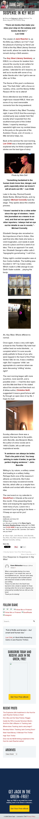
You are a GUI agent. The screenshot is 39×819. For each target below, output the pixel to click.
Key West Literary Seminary (19, 58)
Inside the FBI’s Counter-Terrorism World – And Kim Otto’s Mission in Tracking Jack (18, 722)
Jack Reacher (18, 536)
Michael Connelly (19, 199)
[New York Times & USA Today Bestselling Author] (19, 7)
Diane (7, 18)
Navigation (18, 10)
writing (18, 540)
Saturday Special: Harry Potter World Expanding (17, 552)
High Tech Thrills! (9, 735)
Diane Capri (9, 536)
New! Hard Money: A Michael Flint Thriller (18, 732)
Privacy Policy (31, 816)
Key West (6, 538)
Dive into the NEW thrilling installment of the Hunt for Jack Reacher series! (18, 740)
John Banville (28, 536)
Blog (23, 20)
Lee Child (7, 143)
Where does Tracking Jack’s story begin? (17, 726)
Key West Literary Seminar (19, 538)
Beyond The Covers (14, 20)
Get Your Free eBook (19, 697)
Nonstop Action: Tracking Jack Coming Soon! (19, 729)
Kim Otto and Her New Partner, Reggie (16, 718)
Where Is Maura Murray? (28, 554)
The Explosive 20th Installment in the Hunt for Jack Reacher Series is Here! (19, 713)
